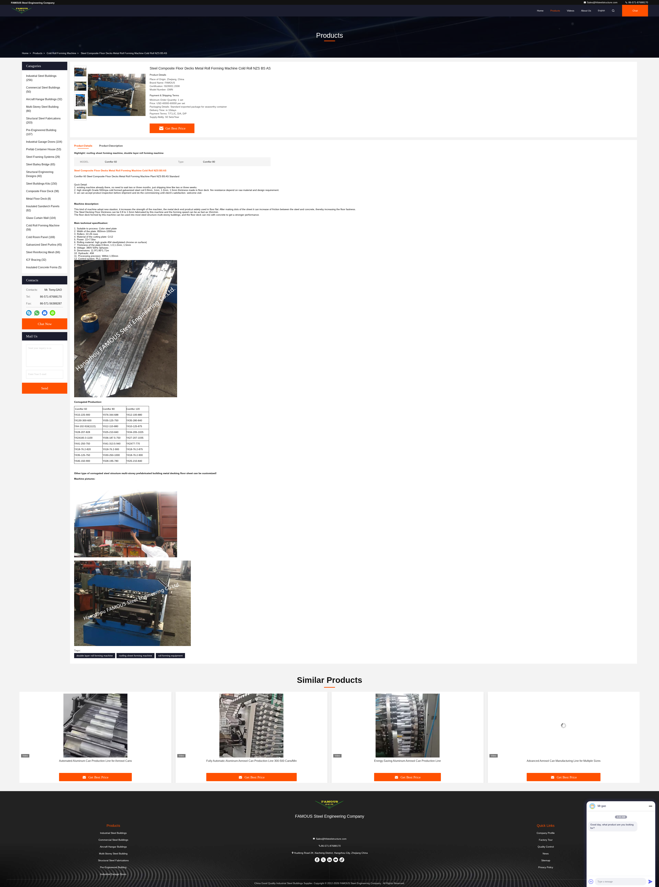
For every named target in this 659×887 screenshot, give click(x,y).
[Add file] (591, 881)
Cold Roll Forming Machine (61, 53)
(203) (43, 120)
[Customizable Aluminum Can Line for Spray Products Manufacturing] (563, 725)
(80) (42, 108)
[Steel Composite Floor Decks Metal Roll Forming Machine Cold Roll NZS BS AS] (117, 95)
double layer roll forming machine (95, 655)
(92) (42, 208)
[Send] (650, 881)
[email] (44, 313)
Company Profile (546, 833)
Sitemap (545, 860)
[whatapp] (36, 312)
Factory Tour (546, 839)
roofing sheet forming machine (135, 655)
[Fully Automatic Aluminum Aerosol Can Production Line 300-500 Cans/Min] (95, 725)
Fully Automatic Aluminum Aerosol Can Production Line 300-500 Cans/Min (95, 760)
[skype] (29, 313)
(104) (44, 141)
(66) (43, 252)
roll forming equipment (170, 655)
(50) (43, 89)
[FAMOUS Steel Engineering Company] (22, 11)
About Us (586, 10)
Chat (635, 10)
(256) (41, 77)
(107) (41, 132)
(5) (43, 267)
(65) (40, 164)
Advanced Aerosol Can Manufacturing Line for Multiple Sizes (407, 760)
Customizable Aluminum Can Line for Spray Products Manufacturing (563, 760)
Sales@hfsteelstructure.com (602, 2)
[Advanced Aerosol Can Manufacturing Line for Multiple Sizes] (407, 725)
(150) (41, 183)
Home (540, 10)
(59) (43, 227)
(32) (44, 99)
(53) (43, 149)
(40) (39, 174)
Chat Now (45, 324)
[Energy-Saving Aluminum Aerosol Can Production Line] (251, 725)
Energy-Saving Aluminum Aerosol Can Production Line (251, 760)
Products (555, 10)
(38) (42, 191)
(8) (38, 198)
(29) (43, 156)
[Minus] (650, 806)
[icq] (52, 313)
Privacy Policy (545, 867)
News (546, 853)
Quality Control (546, 846)
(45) (44, 244)
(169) (40, 237)
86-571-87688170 (638, 2)
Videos (570, 10)
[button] (25, 733)
